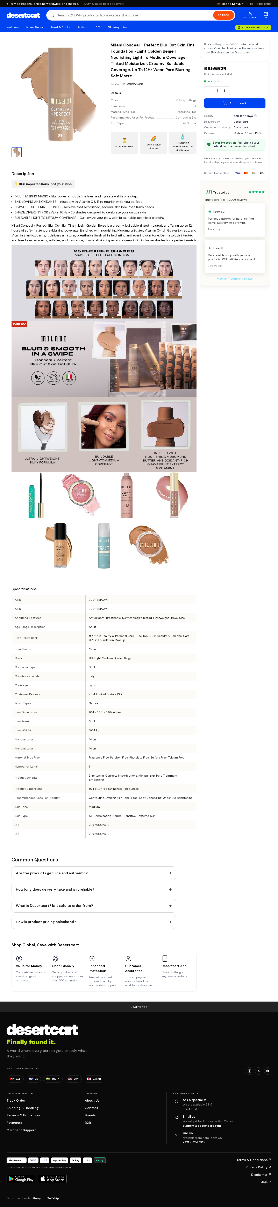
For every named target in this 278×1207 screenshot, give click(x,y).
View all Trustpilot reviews (235, 278)
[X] (258, 1071)
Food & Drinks (60, 27)
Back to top (139, 1007)
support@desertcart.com (202, 1125)
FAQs (265, 1182)
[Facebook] (267, 1071)
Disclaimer (261, 1174)
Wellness (13, 27)
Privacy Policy (258, 1167)
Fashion (83, 27)
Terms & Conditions (253, 1160)
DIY (97, 27)
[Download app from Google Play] (21, 1179)
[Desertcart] (23, 15)
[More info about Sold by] (255, 116)
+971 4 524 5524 (194, 1142)
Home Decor (35, 27)
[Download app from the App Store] (52, 1179)
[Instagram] (249, 1071)
